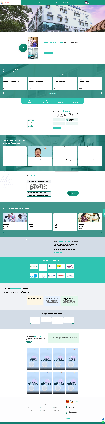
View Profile (14, 164)
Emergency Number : (92, 2)
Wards (53, 2)
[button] (30, 323)
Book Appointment (57, 2)
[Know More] (14, 79)
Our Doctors (49, 2)
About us (40, 2)
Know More (4, 88)
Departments (44, 2)
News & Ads (62, 2)
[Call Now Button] (103, 419)
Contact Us (66, 2)
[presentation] (3, 165)
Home (38, 2)
